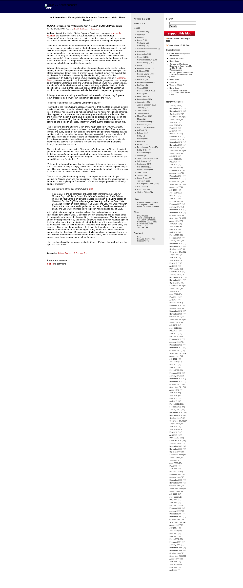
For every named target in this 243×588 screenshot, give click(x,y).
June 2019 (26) (175, 125)
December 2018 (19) (177, 142)
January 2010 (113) (177, 443)
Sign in (50, 264)
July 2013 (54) (175, 325)
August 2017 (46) (176, 187)
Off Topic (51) (142, 130)
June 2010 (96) (175, 429)
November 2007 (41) (177, 517)
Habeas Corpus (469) (146, 91)
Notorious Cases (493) (146, 127)
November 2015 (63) (177, 246)
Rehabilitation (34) (144, 153)
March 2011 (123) (176, 404)
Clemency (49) (143, 46)
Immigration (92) (143, 96)
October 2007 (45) (176, 519)
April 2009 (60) (175, 469)
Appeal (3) (141, 34)
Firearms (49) (142, 79)
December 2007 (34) (177, 514)
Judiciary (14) (142, 108)
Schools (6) (141, 156)
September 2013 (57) (177, 320)
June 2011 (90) (175, 396)
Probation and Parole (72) (147, 147)
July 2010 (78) (175, 427)
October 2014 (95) (176, 283)
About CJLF (139, 23)
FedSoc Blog (142, 226)
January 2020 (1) (176, 106)
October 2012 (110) (177, 350)
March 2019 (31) (176, 134)
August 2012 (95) (176, 356)
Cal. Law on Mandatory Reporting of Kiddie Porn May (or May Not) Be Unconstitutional (181, 67)
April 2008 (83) (175, 503)
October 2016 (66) (176, 215)
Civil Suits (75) (143, 43)
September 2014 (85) (177, 286)
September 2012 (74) (177, 353)
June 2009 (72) (175, 463)
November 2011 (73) (177, 381)
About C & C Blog (142, 19)
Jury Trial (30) (143, 110)
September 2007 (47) (177, 522)
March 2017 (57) (176, 201)
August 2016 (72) (176, 221)
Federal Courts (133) (145, 74)
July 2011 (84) (175, 393)
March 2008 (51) (176, 505)
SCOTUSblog (142, 216)
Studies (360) (142, 175)
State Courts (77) (144, 172)
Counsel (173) (143, 57)
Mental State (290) (144, 116)
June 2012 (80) (175, 362)
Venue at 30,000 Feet (177, 85)
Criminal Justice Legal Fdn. (148, 203)
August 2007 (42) (176, 525)
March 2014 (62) (176, 303)
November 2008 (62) (177, 483)
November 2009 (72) (177, 449)
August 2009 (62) (176, 457)
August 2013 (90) (176, 322)
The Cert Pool (142, 228)
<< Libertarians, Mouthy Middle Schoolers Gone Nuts (80, 17)
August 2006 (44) (176, 559)
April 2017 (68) (175, 198)
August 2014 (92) (176, 289)
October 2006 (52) (176, 553)
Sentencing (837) (144, 164)
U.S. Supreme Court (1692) (148, 184)
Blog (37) (140, 37)
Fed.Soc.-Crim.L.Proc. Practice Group (146, 240)
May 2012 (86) (175, 365)
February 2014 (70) (177, 305)
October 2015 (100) (177, 249)
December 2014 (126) (178, 277)
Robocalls (173, 82)
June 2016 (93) (175, 227)
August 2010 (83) (176, 424)
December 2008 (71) (177, 480)
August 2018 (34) (176, 153)
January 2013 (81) (176, 342)
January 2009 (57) (176, 477)
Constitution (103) (144, 54)
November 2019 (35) (177, 111)
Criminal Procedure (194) (147, 60)
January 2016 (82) (176, 241)
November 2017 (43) (177, 179)
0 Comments (94, 29)
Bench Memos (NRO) (146, 218)
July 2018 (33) (175, 156)
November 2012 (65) (177, 348)
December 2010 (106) (178, 412)
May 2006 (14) (175, 567)
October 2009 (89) (176, 452)
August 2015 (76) (176, 255)
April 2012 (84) (175, 367)
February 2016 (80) (177, 238)
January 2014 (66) (176, 308)
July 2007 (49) (175, 528)
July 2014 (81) (175, 291)
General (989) (142, 88)
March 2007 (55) (176, 539)
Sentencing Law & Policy (147, 222)
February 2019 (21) (177, 136)
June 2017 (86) (175, 193)
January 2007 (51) (176, 545)
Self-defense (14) (144, 161)
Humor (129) (142, 94)
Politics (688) (142, 139)
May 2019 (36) (175, 128)
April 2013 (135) (175, 334)
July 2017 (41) (175, 190)
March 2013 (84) (176, 336)
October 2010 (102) (177, 418)
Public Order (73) (144, 150)
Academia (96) (143, 32)
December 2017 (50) (177, 176)
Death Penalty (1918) (145, 63)
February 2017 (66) (177, 204)
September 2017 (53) (177, 184)
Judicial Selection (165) (146, 105)
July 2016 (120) (175, 224)
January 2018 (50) (176, 173)
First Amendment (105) (146, 82)
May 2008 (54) (175, 500)
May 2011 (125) (175, 398)
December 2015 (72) (177, 243)
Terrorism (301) (143, 181)
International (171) (144, 99)
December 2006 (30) (177, 548)
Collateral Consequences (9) (148, 49)
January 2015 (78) (176, 274)
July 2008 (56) (175, 494)
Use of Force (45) (144, 189)
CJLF (139, 237)
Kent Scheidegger (81, 29)
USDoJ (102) (142, 186)
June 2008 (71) (175, 497)
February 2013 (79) (177, 339)
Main (114, 17)
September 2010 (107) (178, 421)
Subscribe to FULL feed (179, 45)
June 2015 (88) (175, 260)
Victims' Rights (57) (145, 192)
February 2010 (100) (177, 441)
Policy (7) (141, 136)
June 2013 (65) (175, 328)
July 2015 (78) (175, 258)
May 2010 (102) (175, 432)
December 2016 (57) (177, 210)
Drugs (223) (142, 65)
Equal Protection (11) (145, 68)
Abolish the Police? (176, 58)
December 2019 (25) (177, 108)
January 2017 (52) (176, 207)
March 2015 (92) (176, 269)
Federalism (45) (143, 77)
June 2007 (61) (175, 531)
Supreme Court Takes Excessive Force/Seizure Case (179, 93)
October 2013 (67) (176, 317)
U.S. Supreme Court (80, 253)
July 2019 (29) (175, 122)
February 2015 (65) (177, 272)
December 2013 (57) (177, 311)
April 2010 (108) (175, 435)
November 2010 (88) (177, 415)
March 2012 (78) (176, 370)
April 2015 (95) (175, 266)
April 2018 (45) (175, 165)
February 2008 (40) (177, 508)
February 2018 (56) (177, 170)
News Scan (174, 61)
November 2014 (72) (177, 280)
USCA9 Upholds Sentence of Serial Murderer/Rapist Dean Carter (181, 75)
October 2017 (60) (176, 182)
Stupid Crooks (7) (144, 178)
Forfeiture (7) (142, 85)
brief (91, 189)
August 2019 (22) (176, 120)
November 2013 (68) (177, 314)
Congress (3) (142, 51)
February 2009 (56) (177, 474)
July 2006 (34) (175, 562)
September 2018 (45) (177, 151)
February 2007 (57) (177, 542)
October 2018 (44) (176, 148)
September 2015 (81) (177, 252)
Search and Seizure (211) (147, 158)
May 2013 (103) (175, 331)
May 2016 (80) (175, 229)
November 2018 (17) (177, 145)
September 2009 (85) (177, 455)
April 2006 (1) (174, 570)
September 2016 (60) (177, 218)
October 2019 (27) (176, 114)
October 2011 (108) (177, 384)
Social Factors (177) (145, 170)
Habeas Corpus (64, 253)
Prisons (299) (142, 144)
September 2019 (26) (177, 117)
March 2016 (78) (176, 235)
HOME (48, 8)
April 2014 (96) (175, 300)
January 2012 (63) (176, 376)
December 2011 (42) (177, 379)
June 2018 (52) (175, 159)
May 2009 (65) (175, 466)
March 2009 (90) (176, 472)
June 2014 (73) (175, 294)
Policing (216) (142, 133)
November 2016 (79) (177, 213)
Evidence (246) (143, 71)
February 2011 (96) (177, 407)
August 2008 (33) (176, 491)
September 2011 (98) (177, 387)
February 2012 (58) (177, 373)
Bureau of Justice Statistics (148, 207)
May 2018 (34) (175, 162)
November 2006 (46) (177, 550)
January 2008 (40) (176, 511)
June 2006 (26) (175, 564)
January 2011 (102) (177, 410)
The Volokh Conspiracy (146, 220)
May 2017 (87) (175, 196)
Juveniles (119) (143, 113)
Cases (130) (142, 40)
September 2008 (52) (177, 488)
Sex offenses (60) (144, 167)
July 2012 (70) (175, 359)
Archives (178, 102)
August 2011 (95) (176, 390)
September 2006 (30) (177, 556)
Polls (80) (141, 141)
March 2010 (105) (176, 438)
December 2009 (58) (177, 446)
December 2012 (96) (177, 345)
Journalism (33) (143, 102)
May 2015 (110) (175, 263)
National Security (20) (146, 122)
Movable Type (65, 584)
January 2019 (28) (176, 139)
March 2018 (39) (176, 167)
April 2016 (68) (175, 232)
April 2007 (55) (175, 536)
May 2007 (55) (175, 534)
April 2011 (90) (175, 401)
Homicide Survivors (145, 224)
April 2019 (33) (175, 131)
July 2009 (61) (175, 460)
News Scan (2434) (144, 125)
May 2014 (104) (175, 297)
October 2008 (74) (176, 486)
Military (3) (141, 119)
